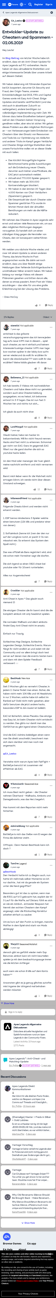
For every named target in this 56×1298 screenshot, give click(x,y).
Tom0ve (15, 863)
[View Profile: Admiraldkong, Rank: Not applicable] (6, 828)
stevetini (15, 325)
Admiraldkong (18, 826)
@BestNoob (9, 871)
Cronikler (15, 590)
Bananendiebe (19, 1184)
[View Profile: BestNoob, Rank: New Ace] (6, 680)
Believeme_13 (17, 377)
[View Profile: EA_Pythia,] (8, 1088)
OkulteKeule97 (19, 1159)
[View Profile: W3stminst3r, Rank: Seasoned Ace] (6, 786)
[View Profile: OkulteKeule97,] (8, 1147)
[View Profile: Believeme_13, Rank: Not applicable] (6, 379)
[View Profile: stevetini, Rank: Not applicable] (6, 327)
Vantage (16, 1169)
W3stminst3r (17, 784)
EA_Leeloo (16, 20)
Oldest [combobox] (47, 317)
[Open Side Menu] (4, 4)
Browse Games (12, 1243)
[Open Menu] (52, 12)
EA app (31, 1243)
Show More (9, 1003)
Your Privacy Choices (28, 1293)
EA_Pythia (14, 1065)
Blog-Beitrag (12, 58)
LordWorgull (17, 427)
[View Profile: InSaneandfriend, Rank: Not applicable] (6, 500)
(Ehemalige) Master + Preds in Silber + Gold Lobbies (31, 1119)
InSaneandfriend (19, 498)
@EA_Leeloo (9, 753)
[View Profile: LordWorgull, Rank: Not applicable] (6, 428)
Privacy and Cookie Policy (27, 1281)
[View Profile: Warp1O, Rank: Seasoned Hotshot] (6, 946)
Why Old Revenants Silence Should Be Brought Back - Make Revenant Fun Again (31, 1196)
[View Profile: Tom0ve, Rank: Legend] (6, 865)
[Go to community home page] (13, 4)
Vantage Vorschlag (22, 1145)
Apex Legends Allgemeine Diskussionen (21, 12)
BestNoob (16, 678)
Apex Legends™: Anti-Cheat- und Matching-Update (27, 1060)
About (22, 1249)
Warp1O (15, 944)
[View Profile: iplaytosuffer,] (8, 1119)
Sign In (49, 4)
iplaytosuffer (18, 1134)
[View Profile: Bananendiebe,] (8, 1172)
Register (38, 4)
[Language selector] (23, 4)
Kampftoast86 (19, 1212)
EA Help (8, 1249)
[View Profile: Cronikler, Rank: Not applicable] (6, 592)
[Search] (30, 4)
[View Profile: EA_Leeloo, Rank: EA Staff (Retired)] (6, 22)
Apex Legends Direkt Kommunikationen (23, 1088)
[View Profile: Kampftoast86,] (8, 1197)
